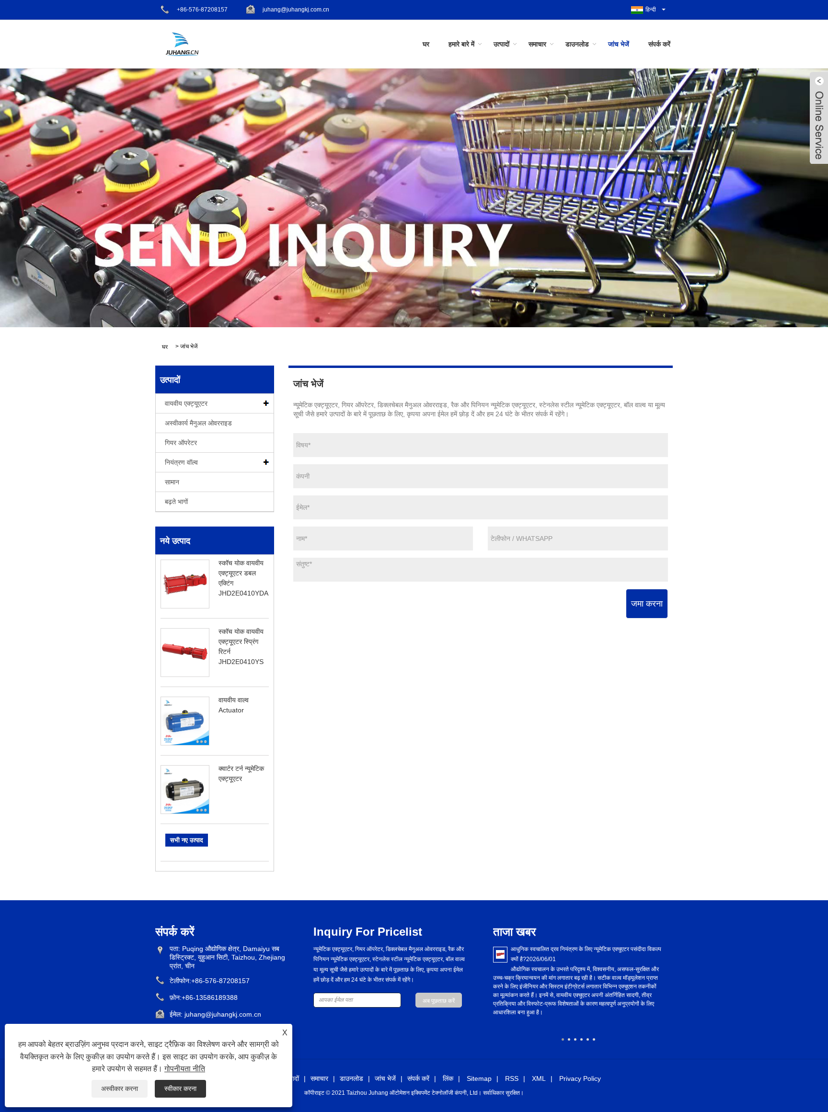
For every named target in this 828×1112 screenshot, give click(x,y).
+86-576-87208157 (202, 9)
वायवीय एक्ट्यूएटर (186, 403)
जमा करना (647, 603)
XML (539, 1078)
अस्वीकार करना (119, 1088)
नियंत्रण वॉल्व (181, 462)
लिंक (448, 1078)
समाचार (537, 44)
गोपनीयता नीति (184, 1069)
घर (426, 44)
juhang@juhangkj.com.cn (296, 9)
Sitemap (479, 1078)
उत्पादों (501, 44)
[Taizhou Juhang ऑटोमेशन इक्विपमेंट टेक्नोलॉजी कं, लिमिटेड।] (181, 43)
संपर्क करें (659, 44)
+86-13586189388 (210, 997)
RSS (511, 1078)
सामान (172, 482)
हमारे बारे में (461, 44)
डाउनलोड (577, 44)
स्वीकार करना (180, 1088)
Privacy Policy (580, 1078)
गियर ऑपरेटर (181, 443)
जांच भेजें (618, 44)
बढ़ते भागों (176, 501)
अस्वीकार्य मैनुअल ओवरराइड (198, 423)
